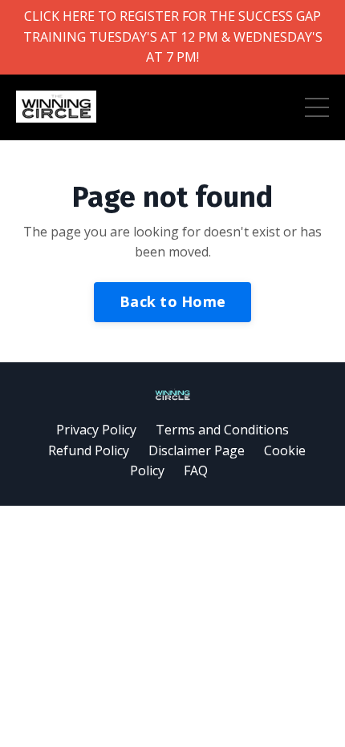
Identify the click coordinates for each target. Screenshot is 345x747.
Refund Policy (88, 450)
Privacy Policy (96, 429)
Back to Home (172, 301)
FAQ (196, 470)
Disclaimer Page (196, 450)
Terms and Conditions (222, 429)
